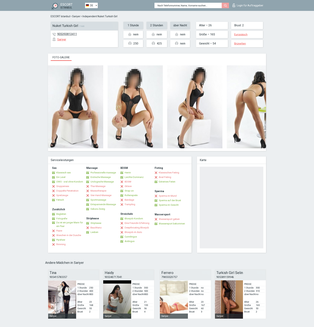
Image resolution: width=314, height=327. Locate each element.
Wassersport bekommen (172, 223)
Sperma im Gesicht (169, 205)
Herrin (128, 172)
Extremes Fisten (167, 181)
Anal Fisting (165, 177)
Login (250, 5)
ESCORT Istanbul (60, 16)
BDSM (128, 181)
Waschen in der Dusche (68, 235)
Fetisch (60, 199)
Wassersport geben (169, 219)
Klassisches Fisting (169, 172)
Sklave (128, 186)
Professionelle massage (103, 172)
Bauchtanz (96, 227)
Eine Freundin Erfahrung (137, 223)
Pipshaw (60, 239)
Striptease (95, 223)
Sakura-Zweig (97, 209)
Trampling (130, 204)
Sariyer (76, 16)
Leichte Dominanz (134, 177)
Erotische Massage (100, 177)
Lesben (94, 232)
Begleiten (61, 214)
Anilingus (129, 241)
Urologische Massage (102, 181)
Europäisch (240, 34)
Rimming (61, 244)
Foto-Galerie (61, 57)
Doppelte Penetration (67, 190)
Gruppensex (62, 186)
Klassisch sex (63, 172)
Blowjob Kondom (134, 218)
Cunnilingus (131, 236)
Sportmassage (98, 199)
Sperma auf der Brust (170, 200)
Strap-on (129, 190)
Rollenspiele (131, 195)
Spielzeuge (62, 195)
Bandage (129, 199)
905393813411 (67, 34)
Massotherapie (98, 190)
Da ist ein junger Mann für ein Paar (69, 224)
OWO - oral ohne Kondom (69, 181)
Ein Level (60, 177)
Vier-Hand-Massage (100, 195)
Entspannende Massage (103, 204)
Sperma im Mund (168, 195)
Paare (59, 230)
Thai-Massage (97, 186)
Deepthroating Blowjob (137, 227)
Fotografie (61, 218)
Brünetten (240, 43)
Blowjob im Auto (133, 232)
